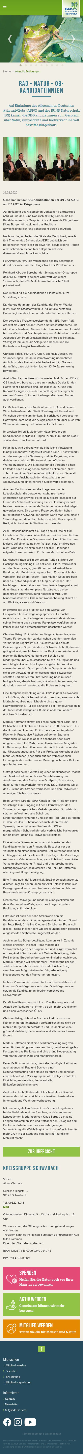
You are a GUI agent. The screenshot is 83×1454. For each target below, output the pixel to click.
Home (7, 71)
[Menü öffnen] (5, 7)
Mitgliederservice (16, 1410)
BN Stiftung (12, 1376)
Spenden (11, 1371)
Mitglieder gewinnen (18, 1382)
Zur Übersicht (41, 1152)
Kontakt (10, 1398)
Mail (6, 1206)
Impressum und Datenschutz (41, 1433)
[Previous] (9, 39)
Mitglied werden (15, 1365)
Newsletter (12, 1404)
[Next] (73, 39)
